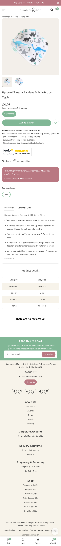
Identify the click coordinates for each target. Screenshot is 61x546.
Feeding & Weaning (10, 16)
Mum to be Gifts (30, 507)
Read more (9, 258)
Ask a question (23, 161)
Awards (30, 411)
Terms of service (36, 530)
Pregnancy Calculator (30, 467)
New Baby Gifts (30, 503)
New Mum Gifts (30, 511)
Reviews (30, 424)
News (30, 415)
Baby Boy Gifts (31, 494)
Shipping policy (51, 530)
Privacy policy (22, 530)
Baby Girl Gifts (30, 490)
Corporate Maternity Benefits (30, 436)
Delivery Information (30, 450)
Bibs (6, 194)
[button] (55, 122)
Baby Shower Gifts (30, 498)
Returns (30, 455)
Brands (30, 419)
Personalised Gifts (30, 485)
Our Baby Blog (31, 471)
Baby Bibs (25, 16)
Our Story (31, 406)
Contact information (30, 534)
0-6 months (9, 113)
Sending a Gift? (24, 207)
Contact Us (31, 382)
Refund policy (9, 530)
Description (9, 207)
